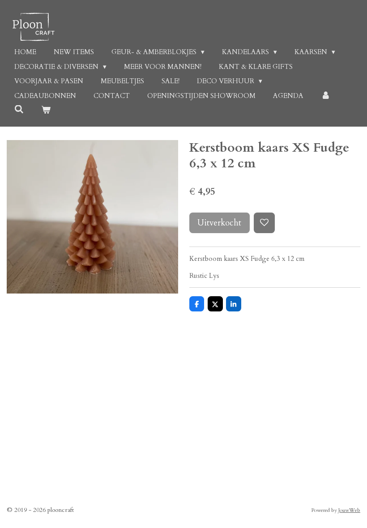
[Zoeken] (19, 109)
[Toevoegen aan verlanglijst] (264, 223)
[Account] (326, 96)
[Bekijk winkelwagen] (46, 110)
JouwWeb (349, 510)
